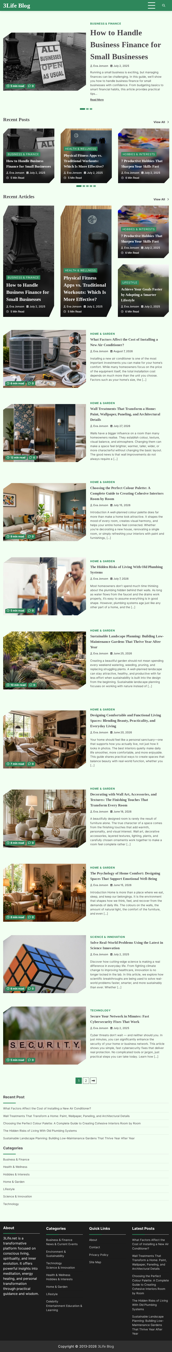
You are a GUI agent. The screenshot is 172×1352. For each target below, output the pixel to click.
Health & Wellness (80, 148)
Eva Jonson (100, 65)
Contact (94, 1247)
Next (93, 1081)
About (93, 1240)
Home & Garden (102, 333)
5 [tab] (94, 186)
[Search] (163, 5)
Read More (97, 99)
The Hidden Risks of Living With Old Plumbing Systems (40, 1130)
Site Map (95, 1262)
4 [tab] (91, 186)
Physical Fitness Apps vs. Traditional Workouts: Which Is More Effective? (84, 161)
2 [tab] (87, 109)
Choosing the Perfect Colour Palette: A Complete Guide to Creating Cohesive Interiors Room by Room (127, 493)
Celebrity (52, 1301)
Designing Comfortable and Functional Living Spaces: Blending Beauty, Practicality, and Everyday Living (125, 720)
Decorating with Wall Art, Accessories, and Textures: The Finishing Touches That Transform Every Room (123, 799)
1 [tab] (82, 109)
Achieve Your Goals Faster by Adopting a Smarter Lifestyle (141, 294)
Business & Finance (105, 23)
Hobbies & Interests (139, 154)
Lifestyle (129, 282)
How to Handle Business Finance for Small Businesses (125, 44)
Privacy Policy (98, 1254)
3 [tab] (91, 109)
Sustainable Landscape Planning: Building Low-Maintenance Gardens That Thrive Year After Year (127, 641)
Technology (100, 1010)
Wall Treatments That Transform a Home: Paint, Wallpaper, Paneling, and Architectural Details (125, 414)
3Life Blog (16, 5)
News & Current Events (62, 1244)
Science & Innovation (107, 937)
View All (159, 122)
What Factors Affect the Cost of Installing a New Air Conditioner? (47, 1108)
